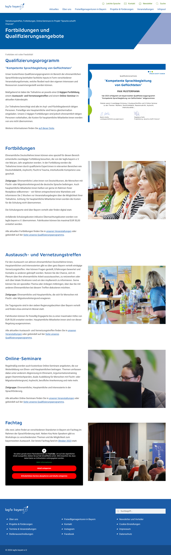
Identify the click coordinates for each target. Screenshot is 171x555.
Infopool (161, 9)
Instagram (69, 529)
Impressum (125, 529)
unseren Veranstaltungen (58, 231)
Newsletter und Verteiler (131, 519)
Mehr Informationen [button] (44, 462)
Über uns (66, 9)
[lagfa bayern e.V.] (14, 6)
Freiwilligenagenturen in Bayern (90, 9)
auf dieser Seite (46, 128)
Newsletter (147, 3)
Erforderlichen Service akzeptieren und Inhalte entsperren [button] (44, 476)
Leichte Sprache (113, 3)
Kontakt (131, 3)
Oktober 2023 (64, 440)
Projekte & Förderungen (121, 9)
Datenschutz (125, 534)
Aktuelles (54, 9)
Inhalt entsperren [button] (44, 468)
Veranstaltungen (145, 9)
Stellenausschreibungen (21, 534)
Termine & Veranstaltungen (22, 529)
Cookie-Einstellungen (129, 524)
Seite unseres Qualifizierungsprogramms (43, 235)
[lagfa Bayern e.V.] (16, 509)
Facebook (69, 534)
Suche (163, 3)
